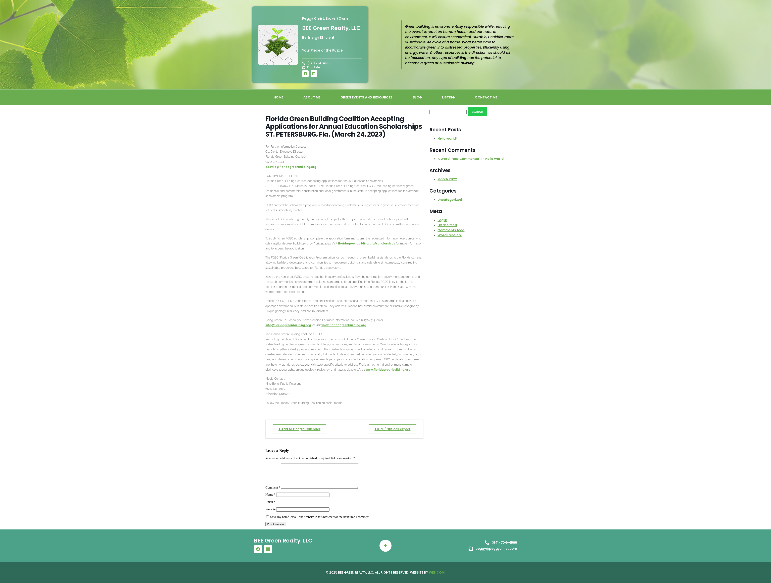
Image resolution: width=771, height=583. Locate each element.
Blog (417, 97)
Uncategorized (450, 199)
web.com (437, 572)
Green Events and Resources (367, 97)
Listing (448, 97)
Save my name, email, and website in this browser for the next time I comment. (320, 517)
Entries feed (447, 225)
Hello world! (447, 138)
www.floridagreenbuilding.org (343, 325)
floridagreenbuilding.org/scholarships (366, 243)
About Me (311, 97)
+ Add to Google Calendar (299, 429)
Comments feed (451, 230)
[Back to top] (385, 546)
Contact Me (486, 97)
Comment (272, 487)
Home (278, 97)
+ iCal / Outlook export (392, 429)
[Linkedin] (314, 73)
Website (270, 509)
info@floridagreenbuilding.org (288, 325)
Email (270, 502)
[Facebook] (305, 73)
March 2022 (447, 179)
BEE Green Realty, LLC (331, 28)
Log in (442, 220)
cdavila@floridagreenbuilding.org (290, 167)
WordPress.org (450, 235)
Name (270, 494)
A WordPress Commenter (458, 158)
